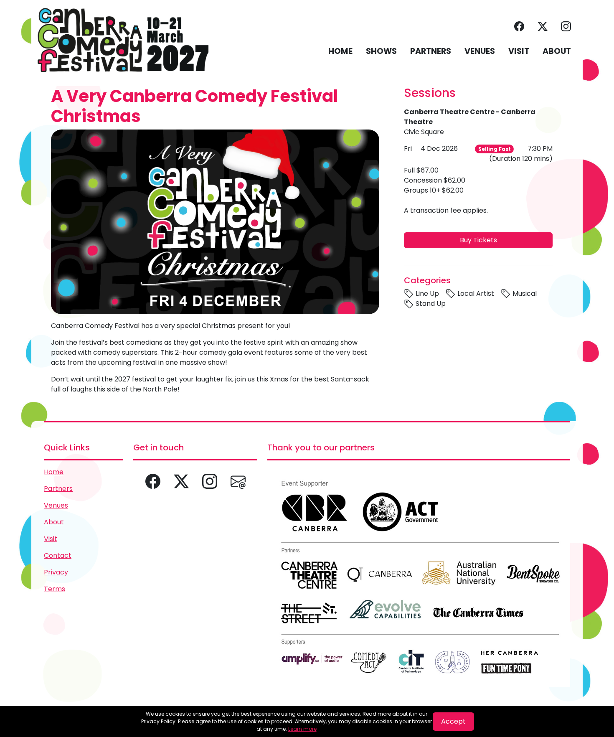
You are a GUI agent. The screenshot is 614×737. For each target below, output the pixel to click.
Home (53, 472)
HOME (340, 51)
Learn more (302, 728)
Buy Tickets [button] (478, 240)
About (54, 522)
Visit (50, 539)
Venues (56, 505)
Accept (453, 721)
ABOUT (557, 51)
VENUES (479, 51)
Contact (57, 555)
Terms (54, 589)
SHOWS (381, 51)
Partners (58, 488)
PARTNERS (430, 51)
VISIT (518, 51)
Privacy (56, 572)
